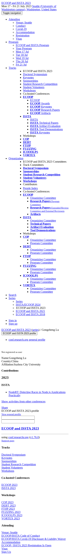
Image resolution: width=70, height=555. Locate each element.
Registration (22, 35)
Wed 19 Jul (22, 58)
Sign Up (6, 551)
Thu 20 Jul (22, 61)
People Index (30, 188)
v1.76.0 (34, 437)
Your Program (24, 48)
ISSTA (34, 119)
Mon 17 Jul (22, 51)
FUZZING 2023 (10, 511)
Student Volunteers (33, 87)
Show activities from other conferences (23, 401)
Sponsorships (30, 80)
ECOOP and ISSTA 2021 (30, 311)
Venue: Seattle (24, 22)
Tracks (12, 67)
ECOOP (35, 100)
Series (19, 301)
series (35, 329)
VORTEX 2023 (10, 518)
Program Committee (41, 243)
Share (4, 407)
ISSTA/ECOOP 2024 (28, 304)
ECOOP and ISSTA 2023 (16, 329)
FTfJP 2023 (8, 508)
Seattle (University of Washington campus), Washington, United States (29, 8)
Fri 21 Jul (21, 64)
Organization (16, 158)
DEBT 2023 (8, 505)
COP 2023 (7, 502)
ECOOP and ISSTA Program (32, 45)
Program (13, 41)
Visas (19, 38)
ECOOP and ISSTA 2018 (30, 314)
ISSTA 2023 (8, 488)
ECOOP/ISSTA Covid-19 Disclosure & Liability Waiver (33, 538)
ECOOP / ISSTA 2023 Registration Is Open (26, 545)
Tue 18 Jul (22, 54)
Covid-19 (21, 29)
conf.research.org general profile (27, 339)
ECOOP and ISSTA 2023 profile (19, 333)
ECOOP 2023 (9, 484)
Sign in (13, 320)
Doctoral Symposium (35, 74)
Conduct (20, 25)
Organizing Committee (43, 197)
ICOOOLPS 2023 (11, 515)
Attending (14, 19)
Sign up (13, 323)
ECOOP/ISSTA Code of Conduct (20, 535)
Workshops (29, 90)
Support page (7, 440)
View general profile (11, 414)
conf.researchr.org (18, 437)
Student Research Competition (40, 84)
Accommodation (25, 32)
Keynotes (28, 77)
